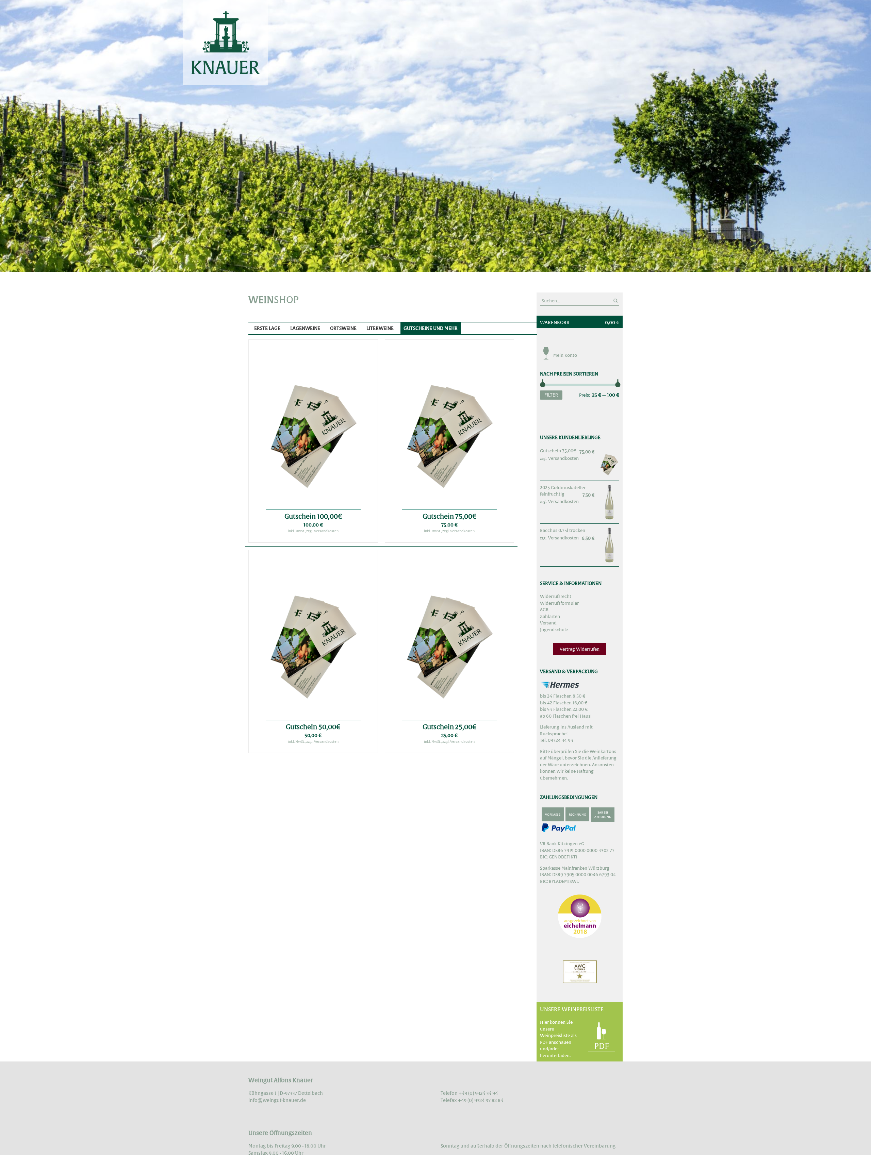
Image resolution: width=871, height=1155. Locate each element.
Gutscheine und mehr (431, 328)
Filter (551, 395)
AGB (544, 609)
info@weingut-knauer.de (277, 1100)
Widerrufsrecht (555, 596)
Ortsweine (343, 328)
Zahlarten (550, 616)
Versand (548, 622)
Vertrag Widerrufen (579, 649)
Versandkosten (563, 458)
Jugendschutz (554, 629)
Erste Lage (267, 328)
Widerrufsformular (559, 603)
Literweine (380, 328)
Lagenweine (305, 328)
